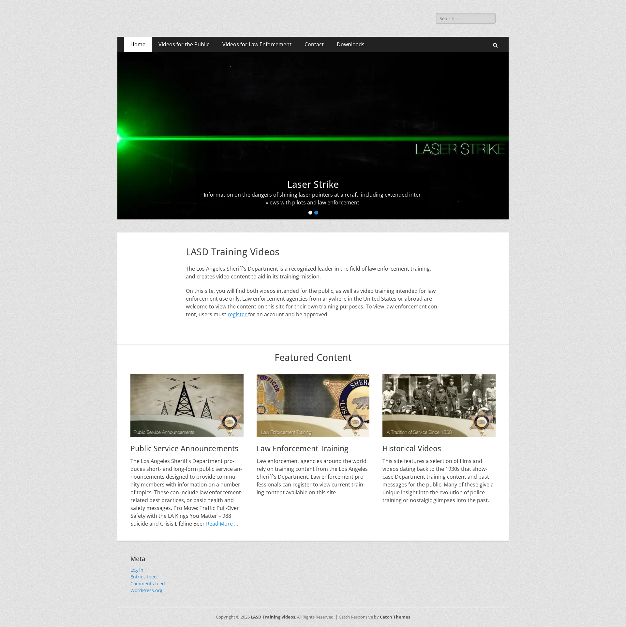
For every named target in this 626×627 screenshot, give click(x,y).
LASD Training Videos (273, 617)
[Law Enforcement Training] (313, 405)
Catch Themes (395, 617)
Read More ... (222, 523)
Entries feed (143, 577)
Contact (314, 44)
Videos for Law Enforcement (256, 44)
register (238, 314)
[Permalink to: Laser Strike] (313, 135)
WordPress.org (146, 590)
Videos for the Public (183, 44)
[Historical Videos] (439, 405)
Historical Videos (411, 448)
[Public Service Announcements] (187, 405)
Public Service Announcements (184, 448)
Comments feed (147, 583)
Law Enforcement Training (302, 448)
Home (137, 44)
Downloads (351, 44)
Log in (136, 570)
